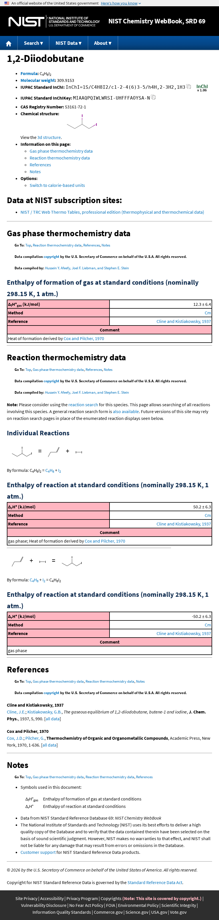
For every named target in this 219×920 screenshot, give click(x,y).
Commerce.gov (108, 912)
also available (126, 411)
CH (49, 470)
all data (53, 718)
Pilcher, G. (34, 738)
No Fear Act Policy (86, 905)
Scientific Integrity (178, 905)
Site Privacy (26, 898)
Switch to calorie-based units (57, 185)
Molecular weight (38, 80)
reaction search (83, 404)
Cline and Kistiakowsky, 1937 (184, 321)
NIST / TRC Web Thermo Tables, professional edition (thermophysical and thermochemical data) (112, 212)
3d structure (49, 137)
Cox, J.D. (15, 738)
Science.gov (136, 912)
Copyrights (111, 898)
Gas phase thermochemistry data (61, 151)
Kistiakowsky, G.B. (44, 712)
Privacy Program (82, 898)
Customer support (38, 852)
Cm (208, 313)
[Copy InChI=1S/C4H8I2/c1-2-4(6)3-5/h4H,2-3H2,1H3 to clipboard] (188, 88)
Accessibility (52, 898)
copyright (51, 256)
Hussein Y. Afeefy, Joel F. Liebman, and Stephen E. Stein (87, 268)
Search (31, 43)
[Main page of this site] (9, 43)
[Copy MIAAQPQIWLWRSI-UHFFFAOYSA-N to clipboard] (153, 98)
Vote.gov (178, 912)
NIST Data (67, 43)
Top (28, 245)
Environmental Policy (138, 905)
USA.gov (159, 912)
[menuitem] (9, 43)
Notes (35, 171)
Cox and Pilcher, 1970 (84, 338)
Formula (29, 73)
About (101, 43)
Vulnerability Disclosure (43, 905)
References (40, 164)
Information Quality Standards (62, 912)
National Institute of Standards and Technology (54, 21)
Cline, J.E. (16, 712)
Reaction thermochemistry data (60, 158)
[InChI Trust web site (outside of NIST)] (202, 91)
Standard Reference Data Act (154, 882)
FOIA (110, 905)
